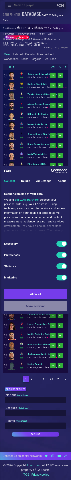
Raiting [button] (57, 28)
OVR (53, 67)
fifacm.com (34, 465)
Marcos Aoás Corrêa (37, 124)
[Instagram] (52, 456)
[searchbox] (7, 400)
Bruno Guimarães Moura (39, 144)
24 (51, 379)
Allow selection (35, 306)
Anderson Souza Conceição (40, 344)
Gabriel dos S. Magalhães (39, 74)
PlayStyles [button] (9, 33)
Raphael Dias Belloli (37, 84)
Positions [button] (8, 28)
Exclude (35, 434)
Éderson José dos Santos (39, 314)
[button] (30, 28)
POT (60, 67)
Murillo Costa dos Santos (39, 334)
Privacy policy (40, 474)
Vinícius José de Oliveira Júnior (42, 94)
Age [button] (50, 33)
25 (58, 379)
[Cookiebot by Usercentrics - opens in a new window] (51, 171)
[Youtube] (59, 456)
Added (49, 54)
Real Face (50, 59)
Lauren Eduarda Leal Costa (40, 324)
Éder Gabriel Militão (36, 164)
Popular (30, 54)
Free (40, 54)
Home (47, 47)
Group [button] (37, 44)
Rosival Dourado (35, 364)
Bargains (36, 59)
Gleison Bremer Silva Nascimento (43, 134)
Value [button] (8, 39)
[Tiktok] (65, 456)
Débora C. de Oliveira (37, 114)
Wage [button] (21, 39)
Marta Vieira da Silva (37, 154)
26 (55, 47)
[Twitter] (46, 456)
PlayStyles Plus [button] (26, 33)
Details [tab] (25, 180)
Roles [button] (42, 33)
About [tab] (62, 180)
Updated (17, 54)
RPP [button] (5, 44)
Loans (24, 59)
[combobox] (35, 400)
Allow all (35, 294)
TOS (26, 474)
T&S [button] (47, 28)
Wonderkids (11, 59)
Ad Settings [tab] (43, 180)
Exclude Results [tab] (15, 389)
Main (7, 54)
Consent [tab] (9, 180)
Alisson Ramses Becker (38, 104)
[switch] (61, 255)
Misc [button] (13, 44)
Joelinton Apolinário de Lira (40, 354)
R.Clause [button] (35, 39)
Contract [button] (52, 39)
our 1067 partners (27, 199)
